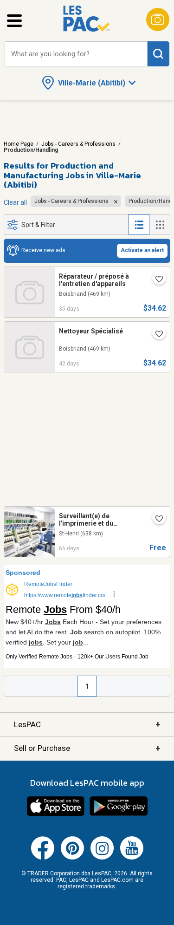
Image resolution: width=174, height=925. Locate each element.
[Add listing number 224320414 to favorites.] (155, 279)
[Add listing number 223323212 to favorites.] (155, 519)
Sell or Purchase (87, 748)
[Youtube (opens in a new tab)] (132, 857)
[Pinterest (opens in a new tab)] (72, 857)
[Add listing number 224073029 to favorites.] (155, 334)
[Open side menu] (14, 20)
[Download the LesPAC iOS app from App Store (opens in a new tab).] (55, 814)
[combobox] (76, 54)
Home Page (18, 144)
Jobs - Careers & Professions (78, 144)
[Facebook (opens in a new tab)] (43, 857)
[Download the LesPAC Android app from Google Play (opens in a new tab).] (119, 814)
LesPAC (87, 724)
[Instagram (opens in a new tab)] (102, 857)
